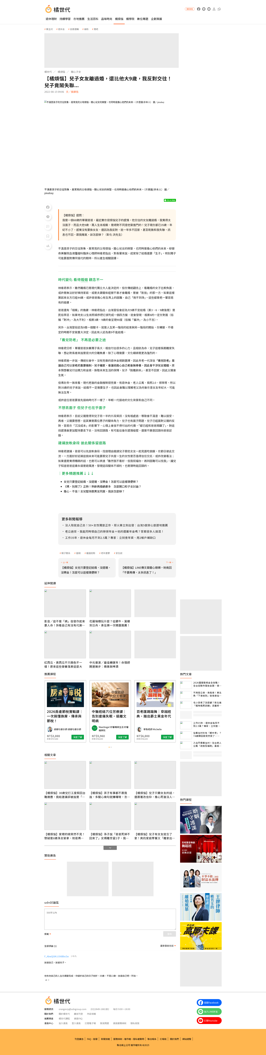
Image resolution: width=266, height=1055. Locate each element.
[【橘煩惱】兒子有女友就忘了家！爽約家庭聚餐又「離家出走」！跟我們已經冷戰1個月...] (155, 816)
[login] (214, 9)
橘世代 (48, 71)
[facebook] (198, 9)
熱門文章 (186, 674)
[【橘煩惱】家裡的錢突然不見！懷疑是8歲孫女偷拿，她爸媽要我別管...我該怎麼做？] (65, 816)
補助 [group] (86, 29)
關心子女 (76, 71)
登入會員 (76, 1023)
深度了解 (77, 737)
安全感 (119, 553)
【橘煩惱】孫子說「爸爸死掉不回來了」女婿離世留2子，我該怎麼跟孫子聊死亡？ (109, 836)
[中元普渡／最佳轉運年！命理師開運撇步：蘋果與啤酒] (110, 644)
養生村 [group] (49, 29)
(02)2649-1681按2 (100, 1009)
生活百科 (92, 19)
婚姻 (78, 553)
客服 (95, 1039)
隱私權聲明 (138, 1039)
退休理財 (51, 19)
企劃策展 (156, 19)
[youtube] (208, 9)
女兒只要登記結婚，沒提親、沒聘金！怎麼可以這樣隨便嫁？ (101, 482)
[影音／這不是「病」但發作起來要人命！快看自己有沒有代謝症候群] (65, 603)
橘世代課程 (64, 1018)
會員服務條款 (119, 1023)
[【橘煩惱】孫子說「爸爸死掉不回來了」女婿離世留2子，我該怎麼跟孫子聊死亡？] (110, 816)
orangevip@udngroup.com (72, 1009)
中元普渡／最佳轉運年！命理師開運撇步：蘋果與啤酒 (109, 664)
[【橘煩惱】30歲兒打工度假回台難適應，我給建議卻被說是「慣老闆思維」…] (65, 775)
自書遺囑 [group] (74, 29)
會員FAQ (78, 1018)
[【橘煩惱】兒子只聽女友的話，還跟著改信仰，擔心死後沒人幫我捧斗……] (155, 775)
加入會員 (63, 1023)
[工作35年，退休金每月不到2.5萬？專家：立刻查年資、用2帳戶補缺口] (186, 725)
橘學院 (130, 19)
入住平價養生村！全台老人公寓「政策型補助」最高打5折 (207, 744)
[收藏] (47, 236)
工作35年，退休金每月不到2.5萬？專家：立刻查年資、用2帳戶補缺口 (206, 724)
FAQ (89, 1039)
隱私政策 (135, 1023)
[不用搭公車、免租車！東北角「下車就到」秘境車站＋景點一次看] (186, 695)
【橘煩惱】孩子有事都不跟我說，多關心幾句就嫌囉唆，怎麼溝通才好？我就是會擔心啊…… (109, 795)
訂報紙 (163, 1039)
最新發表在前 (167, 945)
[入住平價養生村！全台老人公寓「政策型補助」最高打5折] (186, 745)
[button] (219, 9)
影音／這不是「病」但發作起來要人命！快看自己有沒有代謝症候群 (64, 623)
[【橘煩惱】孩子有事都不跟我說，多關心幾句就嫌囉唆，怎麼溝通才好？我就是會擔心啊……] (110, 775)
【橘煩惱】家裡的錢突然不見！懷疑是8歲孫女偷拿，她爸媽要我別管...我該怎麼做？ (64, 836)
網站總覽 (186, 1039)
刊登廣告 (79, 1039)
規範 (46, 934)
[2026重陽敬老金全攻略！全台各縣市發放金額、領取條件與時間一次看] (186, 685)
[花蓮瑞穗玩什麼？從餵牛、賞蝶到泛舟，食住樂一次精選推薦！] (110, 603)
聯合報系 (152, 1039)
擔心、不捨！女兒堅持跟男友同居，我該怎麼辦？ (94, 491)
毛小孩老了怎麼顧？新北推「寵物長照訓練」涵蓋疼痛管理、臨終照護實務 (207, 704)
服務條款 (117, 1039)
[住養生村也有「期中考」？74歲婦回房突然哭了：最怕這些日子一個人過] (186, 735)
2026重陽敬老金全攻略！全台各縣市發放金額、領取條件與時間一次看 (207, 684)
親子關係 (65, 553)
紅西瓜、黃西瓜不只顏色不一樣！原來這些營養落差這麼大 (63, 664)
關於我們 (174, 1039)
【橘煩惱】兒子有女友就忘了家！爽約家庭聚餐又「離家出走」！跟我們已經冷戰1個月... (153, 836)
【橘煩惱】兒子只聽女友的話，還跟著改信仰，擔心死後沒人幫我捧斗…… (154, 795)
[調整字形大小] (47, 245)
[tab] (109, 747)
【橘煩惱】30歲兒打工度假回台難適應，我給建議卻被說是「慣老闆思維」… (64, 795)
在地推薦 (79, 19)
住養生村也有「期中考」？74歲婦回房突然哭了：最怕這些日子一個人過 (207, 734)
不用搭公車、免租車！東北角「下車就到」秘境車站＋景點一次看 (207, 694)
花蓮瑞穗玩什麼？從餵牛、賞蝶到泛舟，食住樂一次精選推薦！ (109, 623)
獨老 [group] (96, 29)
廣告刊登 (78, 1013)
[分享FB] (47, 207)
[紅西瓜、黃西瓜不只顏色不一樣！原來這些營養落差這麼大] (65, 644)
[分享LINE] (47, 216)
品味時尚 (106, 19)
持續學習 (65, 19)
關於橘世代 (64, 1013)
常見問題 (104, 1023)
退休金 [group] (61, 29)
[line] (203, 9)
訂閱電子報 (90, 1023)
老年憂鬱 (105, 553)
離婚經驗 (90, 553)
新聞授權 (105, 1039)
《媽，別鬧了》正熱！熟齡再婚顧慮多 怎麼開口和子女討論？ (102, 486)
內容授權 (91, 1013)
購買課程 (189, 9)
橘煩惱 (119, 19)
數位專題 (142, 19)
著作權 (127, 1039)
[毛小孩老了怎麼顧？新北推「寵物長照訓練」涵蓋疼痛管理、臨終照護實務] (186, 705)
